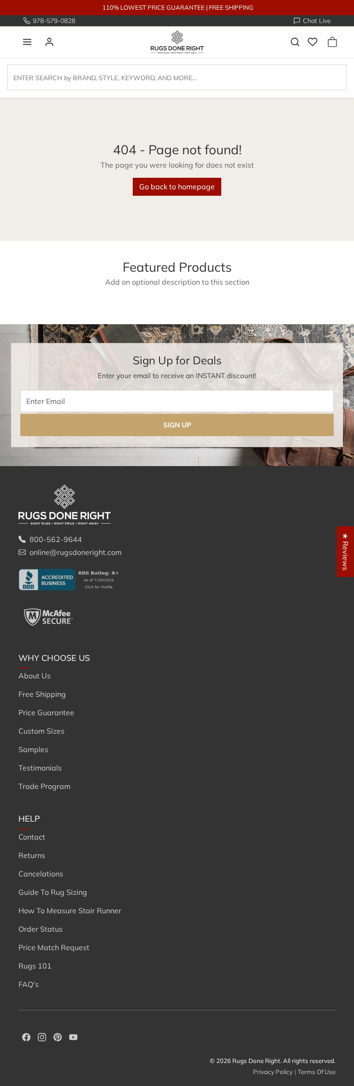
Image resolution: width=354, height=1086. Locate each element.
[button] (27, 42)
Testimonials (40, 767)
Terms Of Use (317, 1071)
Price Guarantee (46, 712)
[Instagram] (42, 1036)
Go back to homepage (177, 186)
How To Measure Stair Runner (69, 910)
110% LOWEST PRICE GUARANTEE (153, 7)
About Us (34, 675)
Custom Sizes (41, 731)
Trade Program (44, 786)
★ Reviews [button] (345, 552)
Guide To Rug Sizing (52, 892)
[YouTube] (73, 1036)
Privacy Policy (273, 1071)
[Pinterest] (57, 1036)
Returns (31, 855)
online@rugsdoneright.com (76, 552)
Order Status (40, 929)
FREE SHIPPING (231, 7)
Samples (33, 749)
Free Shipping (42, 694)
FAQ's (28, 984)
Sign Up (177, 424)
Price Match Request (53, 947)
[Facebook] (26, 1036)
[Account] (49, 42)
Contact (31, 836)
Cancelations (40, 873)
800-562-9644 (56, 539)
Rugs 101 (35, 965)
